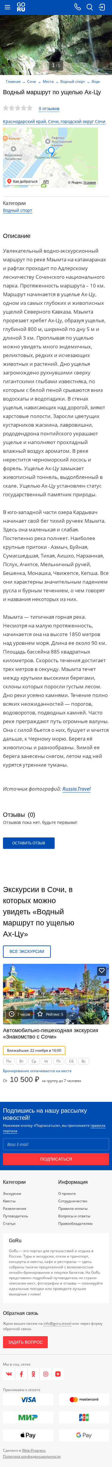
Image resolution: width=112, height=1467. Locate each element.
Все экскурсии (27, 951)
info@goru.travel (57, 1323)
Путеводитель (15, 1216)
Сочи (31, 81)
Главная (13, 81)
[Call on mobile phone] (77, 7)
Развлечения (14, 1208)
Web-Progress (34, 1450)
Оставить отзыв (28, 843)
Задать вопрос (25, 1342)
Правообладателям (75, 1223)
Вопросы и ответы (74, 1216)
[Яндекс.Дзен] (58, 1374)
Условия (89, 182)
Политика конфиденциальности (32, 1456)
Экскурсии (12, 1193)
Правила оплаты (73, 1208)
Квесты (9, 1201)
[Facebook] (21, 1374)
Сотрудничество (72, 1201)
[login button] (101, 7)
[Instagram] (46, 1374)
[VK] (9, 1374)
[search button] (89, 7)
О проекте (67, 1193)
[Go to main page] (21, 7)
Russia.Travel (76, 788)
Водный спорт (72, 81)
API (46, 181)
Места (48, 81)
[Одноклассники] (33, 1374)
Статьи (9, 1223)
